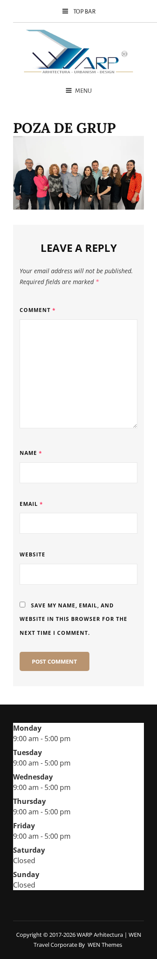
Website (32, 554)
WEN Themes (105, 945)
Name (31, 453)
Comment (38, 310)
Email (31, 504)
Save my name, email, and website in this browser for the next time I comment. (73, 619)
